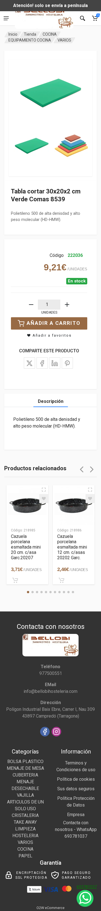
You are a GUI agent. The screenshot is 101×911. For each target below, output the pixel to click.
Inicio (12, 34)
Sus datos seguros (76, 788)
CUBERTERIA (25, 775)
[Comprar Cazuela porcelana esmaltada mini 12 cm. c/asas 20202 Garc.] (61, 580)
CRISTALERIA (25, 815)
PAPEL (25, 856)
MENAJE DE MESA (25, 768)
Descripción (50, 401)
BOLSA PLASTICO (25, 761)
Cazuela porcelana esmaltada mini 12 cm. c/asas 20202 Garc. (72, 547)
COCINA (50, 34)
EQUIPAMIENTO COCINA (29, 40)
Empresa (75, 814)
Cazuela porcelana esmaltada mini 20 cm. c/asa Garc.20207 (26, 547)
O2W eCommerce (50, 908)
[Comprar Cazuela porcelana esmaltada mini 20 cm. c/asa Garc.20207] (15, 580)
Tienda (30, 34)
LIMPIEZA (25, 829)
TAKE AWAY (25, 822)
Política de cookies (76, 779)
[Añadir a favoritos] (43, 498)
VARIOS (64, 40)
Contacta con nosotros (72, 826)
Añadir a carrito (54, 323)
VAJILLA (25, 795)
